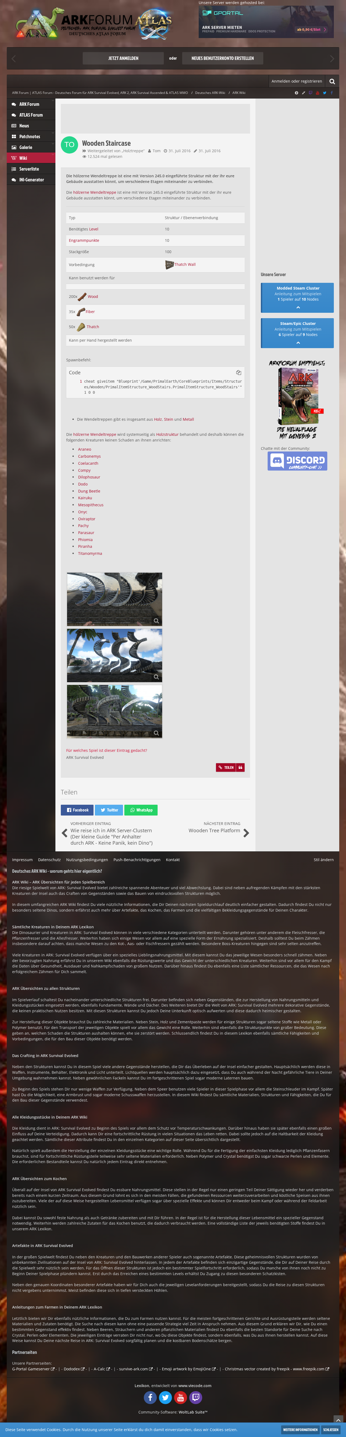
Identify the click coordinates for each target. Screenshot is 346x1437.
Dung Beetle (89, 491)
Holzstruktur (167, 434)
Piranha (85, 546)
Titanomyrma (90, 553)
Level (93, 229)
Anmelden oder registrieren (297, 81)
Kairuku (85, 497)
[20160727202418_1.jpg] (114, 711)
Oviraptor (86, 518)
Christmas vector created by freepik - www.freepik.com (274, 1368)
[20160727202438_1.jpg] (114, 599)
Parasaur (86, 532)
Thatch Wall (185, 264)
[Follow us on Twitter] (324, 92)
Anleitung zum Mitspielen (298, 293)
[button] (238, 372)
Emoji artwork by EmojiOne (186, 1368)
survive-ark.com (133, 1368)
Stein (168, 419)
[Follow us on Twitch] (310, 92)
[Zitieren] (240, 767)
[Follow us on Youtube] (317, 92)
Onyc (82, 511)
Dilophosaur (89, 477)
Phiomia (85, 539)
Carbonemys (89, 456)
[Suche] (332, 81)
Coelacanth (88, 463)
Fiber (90, 311)
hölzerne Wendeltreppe (94, 192)
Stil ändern (324, 859)
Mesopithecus (91, 504)
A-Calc (99, 1368)
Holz (158, 419)
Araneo (84, 449)
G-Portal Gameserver (31, 1368)
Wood (93, 296)
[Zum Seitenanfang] (338, 1420)
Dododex (72, 1368)
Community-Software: (173, 1412)
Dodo (83, 484)
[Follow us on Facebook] (332, 92)
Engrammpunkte (84, 240)
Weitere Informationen (300, 1429)
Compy (84, 470)
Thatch (93, 326)
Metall (188, 419)
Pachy (83, 525)
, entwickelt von (173, 1385)
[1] (75, 381)
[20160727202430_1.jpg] (114, 655)
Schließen (330, 1429)
